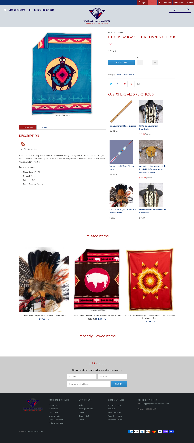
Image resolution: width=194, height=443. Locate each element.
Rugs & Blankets (128, 75)
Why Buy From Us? (114, 405)
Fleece (118, 75)
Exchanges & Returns (56, 423)
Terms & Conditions (56, 420)
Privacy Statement (114, 412)
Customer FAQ (54, 412)
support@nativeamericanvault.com (156, 404)
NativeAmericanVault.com (34, 431)
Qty (139, 57)
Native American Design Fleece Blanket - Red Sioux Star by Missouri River (150, 279)
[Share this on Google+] (131, 84)
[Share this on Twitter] (111, 84)
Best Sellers (35, 9)
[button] (110, 43)
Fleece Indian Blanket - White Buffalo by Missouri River (97, 279)
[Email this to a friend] (138, 84)
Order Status (179, 2)
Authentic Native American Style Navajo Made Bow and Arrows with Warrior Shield (152, 169)
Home (5, 10)
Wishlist (190, 2)
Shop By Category (17, 9)
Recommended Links (115, 420)
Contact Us (53, 405)
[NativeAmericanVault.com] (96, 16)
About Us (111, 409)
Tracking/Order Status (86, 409)
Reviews (45, 127)
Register (81, 412)
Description (28, 127)
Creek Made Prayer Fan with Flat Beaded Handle (44, 279)
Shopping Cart (84, 416)
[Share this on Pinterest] (125, 84)
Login (81, 405)
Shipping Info (53, 409)
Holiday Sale (48, 9)
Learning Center (54, 416)
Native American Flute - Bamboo (123, 126)
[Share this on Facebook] (118, 84)
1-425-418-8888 (165, 2)
